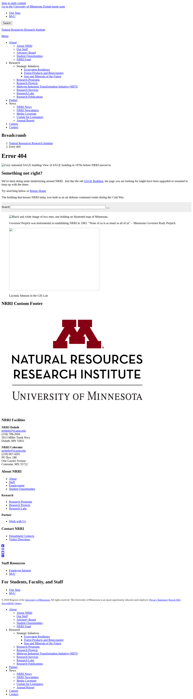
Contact (13, 694)
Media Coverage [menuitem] (26, 113)
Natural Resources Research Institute (23, 29)
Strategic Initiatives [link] (28, 66)
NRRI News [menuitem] (24, 106)
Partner (13, 667)
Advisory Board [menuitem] (26, 52)
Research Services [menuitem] (27, 90)
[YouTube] (96, 552)
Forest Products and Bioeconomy (44, 640)
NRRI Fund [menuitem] (24, 59)
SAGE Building (93, 181)
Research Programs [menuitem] (28, 79)
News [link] (12, 103)
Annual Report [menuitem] (25, 120)
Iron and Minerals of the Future (42, 643)
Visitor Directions (19, 539)
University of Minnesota (37, 599)
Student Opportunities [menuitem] (30, 56)
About (13, 478)
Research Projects (19, 505)
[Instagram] (96, 549)
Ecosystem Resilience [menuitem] (37, 69)
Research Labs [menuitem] (25, 93)
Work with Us (17, 521)
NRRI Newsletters (28, 677)
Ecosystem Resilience (37, 636)
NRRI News (24, 673)
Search (7, 23)
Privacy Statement (158, 599)
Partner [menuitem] (13, 100)
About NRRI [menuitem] (24, 45)
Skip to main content (14, 3)
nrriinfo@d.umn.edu (14, 430)
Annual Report (25, 687)
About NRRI (24, 612)
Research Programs (20, 501)
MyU (12, 16)
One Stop (14, 13)
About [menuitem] (13, 42)
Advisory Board (26, 619)
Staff (12, 482)
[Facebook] (96, 546)
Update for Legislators (30, 684)
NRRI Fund (24, 626)
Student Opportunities (22, 488)
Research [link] (14, 62)
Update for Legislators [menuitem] (30, 117)
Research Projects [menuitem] (27, 83)
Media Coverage (26, 680)
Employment (16, 485)
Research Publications (30, 663)
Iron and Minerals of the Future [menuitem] (42, 76)
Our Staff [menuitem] (22, 49)
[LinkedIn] (96, 556)
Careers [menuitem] (13, 123)
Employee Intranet (20, 570)
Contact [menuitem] (13, 127)
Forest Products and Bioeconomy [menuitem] (44, 73)
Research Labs (18, 508)
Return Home (38, 191)
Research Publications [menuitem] (30, 96)
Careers (13, 690)
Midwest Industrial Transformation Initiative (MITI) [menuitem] (47, 86)
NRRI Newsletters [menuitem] (28, 110)
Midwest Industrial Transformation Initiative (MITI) (47, 653)
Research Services (27, 657)
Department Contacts (21, 536)
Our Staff (22, 616)
